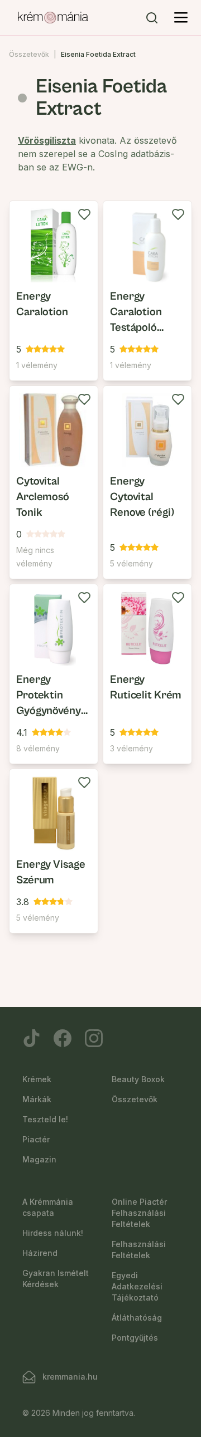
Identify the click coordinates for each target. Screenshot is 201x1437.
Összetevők (29, 54)
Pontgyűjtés (135, 1337)
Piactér (36, 1139)
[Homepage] (53, 18)
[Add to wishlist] (84, 214)
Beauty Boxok (138, 1079)
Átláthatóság (137, 1317)
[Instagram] (94, 1038)
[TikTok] (31, 1038)
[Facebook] (62, 1038)
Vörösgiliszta (47, 140)
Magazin (39, 1159)
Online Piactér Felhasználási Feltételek (139, 1213)
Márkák (36, 1099)
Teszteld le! (45, 1119)
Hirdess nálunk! (52, 1233)
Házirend (40, 1253)
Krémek (36, 1079)
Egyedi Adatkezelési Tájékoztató (137, 1286)
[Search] (152, 17)
